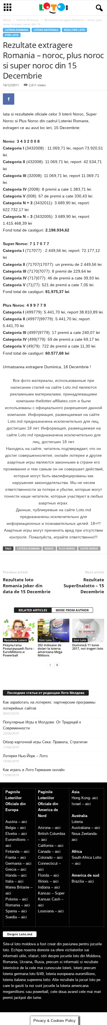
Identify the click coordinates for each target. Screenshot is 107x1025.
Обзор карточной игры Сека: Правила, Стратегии (45, 742)
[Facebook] (8, 99)
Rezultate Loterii (15, 640)
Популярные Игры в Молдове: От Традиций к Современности (42, 725)
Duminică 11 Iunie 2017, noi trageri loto (87, 647)
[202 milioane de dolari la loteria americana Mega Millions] (54, 630)
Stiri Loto (12, 35)
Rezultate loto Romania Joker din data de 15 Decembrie (27, 585)
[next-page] (57, 665)
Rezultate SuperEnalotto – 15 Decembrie (84, 585)
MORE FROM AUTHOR (72, 610)
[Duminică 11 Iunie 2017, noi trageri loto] (88, 630)
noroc (49, 548)
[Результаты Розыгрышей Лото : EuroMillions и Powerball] (19, 630)
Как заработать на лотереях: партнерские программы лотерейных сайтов (49, 705)
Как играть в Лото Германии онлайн (33, 770)
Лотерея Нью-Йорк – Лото (25, 756)
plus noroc (67, 548)
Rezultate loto (74, 30)
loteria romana (28, 548)
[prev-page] (50, 665)
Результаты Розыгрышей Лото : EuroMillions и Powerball (18, 650)
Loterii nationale (46, 30)
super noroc (89, 548)
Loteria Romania (27, 20)
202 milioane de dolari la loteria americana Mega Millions (50, 650)
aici (24, 822)
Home (7, 20)
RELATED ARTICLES (33, 610)
